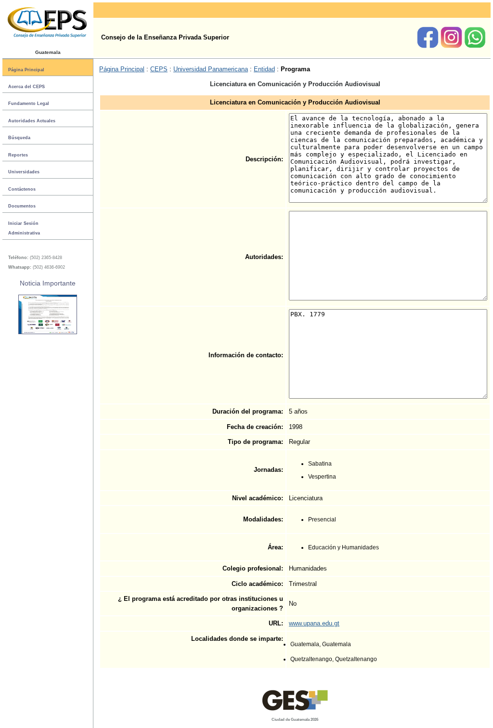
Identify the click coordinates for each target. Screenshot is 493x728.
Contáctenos (22, 189)
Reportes (18, 155)
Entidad (264, 69)
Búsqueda (19, 137)
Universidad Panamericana (210, 69)
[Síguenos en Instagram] (452, 46)
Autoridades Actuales (31, 120)
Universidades (23, 171)
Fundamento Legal (28, 103)
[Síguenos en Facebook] (429, 46)
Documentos (22, 206)
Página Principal (26, 69)
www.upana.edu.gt (314, 623)
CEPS (159, 69)
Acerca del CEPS (26, 86)
